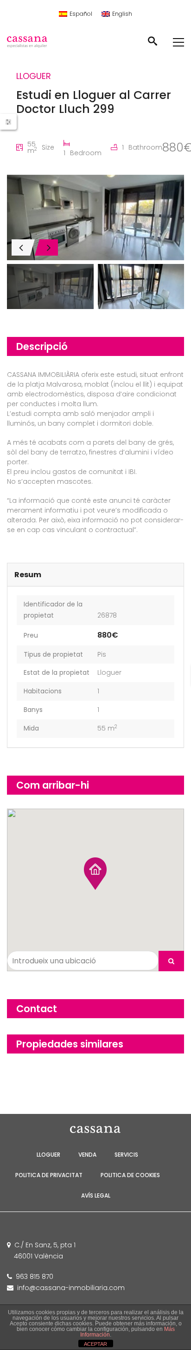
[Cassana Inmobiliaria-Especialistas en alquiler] (35, 41)
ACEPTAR (95, 1344)
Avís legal (95, 1195)
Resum (27, 574)
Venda (87, 1155)
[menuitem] (75, 14)
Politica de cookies (130, 1175)
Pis (101, 654)
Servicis (126, 1155)
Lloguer (109, 672)
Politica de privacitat (49, 1175)
